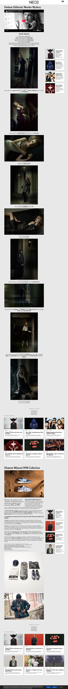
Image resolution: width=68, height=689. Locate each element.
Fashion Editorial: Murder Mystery (22, 7)
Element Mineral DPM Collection (22, 467)
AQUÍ (31, 688)
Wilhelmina (30, 38)
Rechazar (54, 687)
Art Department (30, 40)
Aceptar (48, 687)
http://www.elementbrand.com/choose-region (14, 545)
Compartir (34, 411)
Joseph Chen (27, 36)
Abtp (29, 42)
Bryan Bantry (31, 39)
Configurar (61, 687)
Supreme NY (30, 37)
